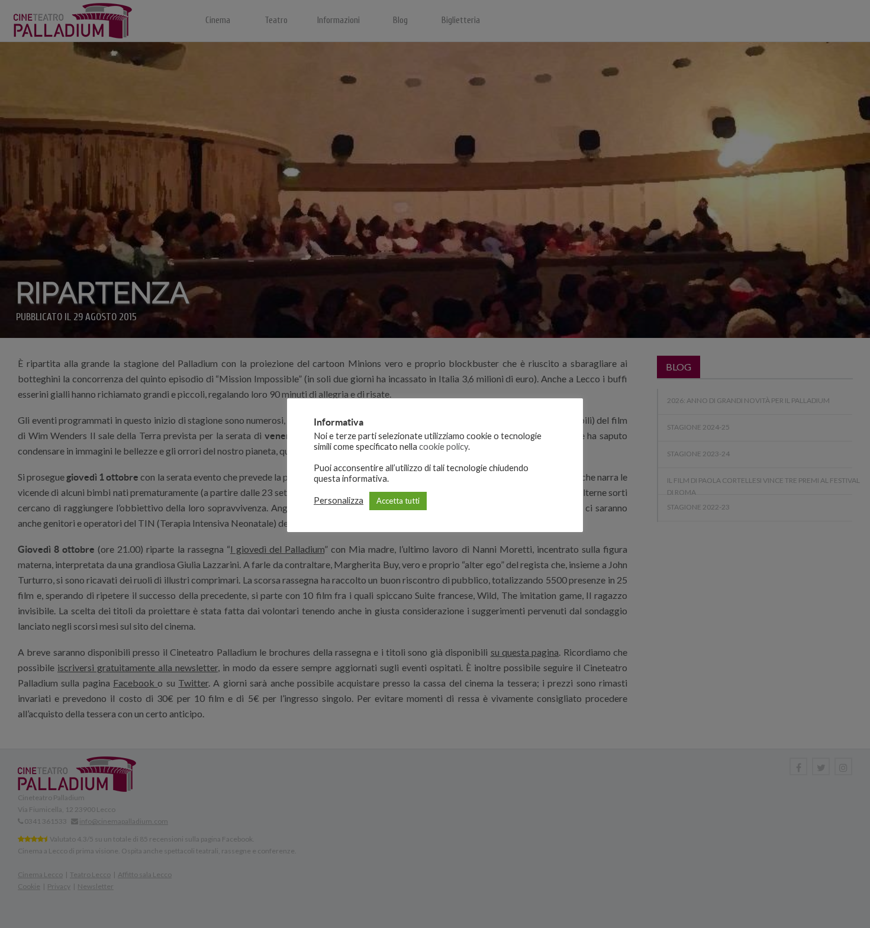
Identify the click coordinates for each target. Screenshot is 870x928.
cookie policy (443, 447)
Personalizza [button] (338, 500)
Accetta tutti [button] (398, 500)
